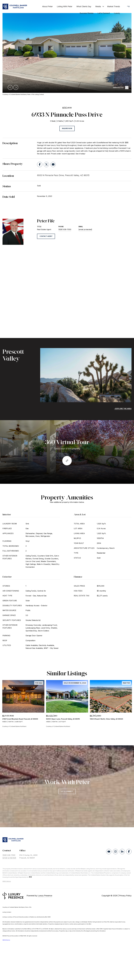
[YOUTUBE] (108, 851)
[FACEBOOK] (128, 851)
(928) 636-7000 (64, 229)
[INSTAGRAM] (115, 851)
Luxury (117, 13)
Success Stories (86, 13)
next (15, 87)
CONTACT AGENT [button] (46, 236)
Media (98, 6)
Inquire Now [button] (67, 128)
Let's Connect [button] (67, 791)
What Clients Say (83, 6)
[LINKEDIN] (122, 851)
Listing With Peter (64, 6)
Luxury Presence (45, 895)
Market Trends (113, 6)
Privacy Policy (125, 895)
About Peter (47, 6)
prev (10, 87)
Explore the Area (123, 409)
